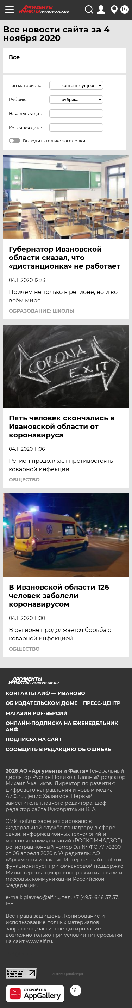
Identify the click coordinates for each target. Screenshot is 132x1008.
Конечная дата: (25, 127)
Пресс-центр (101, 703)
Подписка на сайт (34, 739)
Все (14, 57)
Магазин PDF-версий (37, 713)
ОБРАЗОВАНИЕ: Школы (41, 310)
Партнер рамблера (66, 973)
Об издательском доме (41, 703)
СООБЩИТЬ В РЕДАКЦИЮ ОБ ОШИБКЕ (58, 749)
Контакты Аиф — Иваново (45, 693)
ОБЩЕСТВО (24, 479)
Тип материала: (26, 85)
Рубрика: (19, 99)
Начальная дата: (27, 113)
